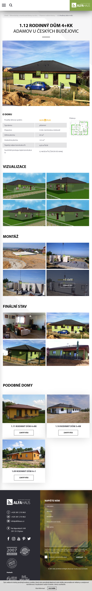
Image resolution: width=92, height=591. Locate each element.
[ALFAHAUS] (81, 5)
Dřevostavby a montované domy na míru (23, 15)
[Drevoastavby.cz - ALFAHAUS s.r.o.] (12, 562)
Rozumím (52, 588)
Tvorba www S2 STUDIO (81, 569)
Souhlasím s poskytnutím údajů (57, 557)
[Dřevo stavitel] (12, 577)
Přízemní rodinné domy (47, 15)
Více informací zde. (53, 552)
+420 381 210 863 (18, 512)
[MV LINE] (25, 578)
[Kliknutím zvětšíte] (24, 186)
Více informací (40, 588)
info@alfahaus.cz (17, 521)
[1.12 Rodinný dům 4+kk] (46, 73)
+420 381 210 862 (18, 516)
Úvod (6, 15)
